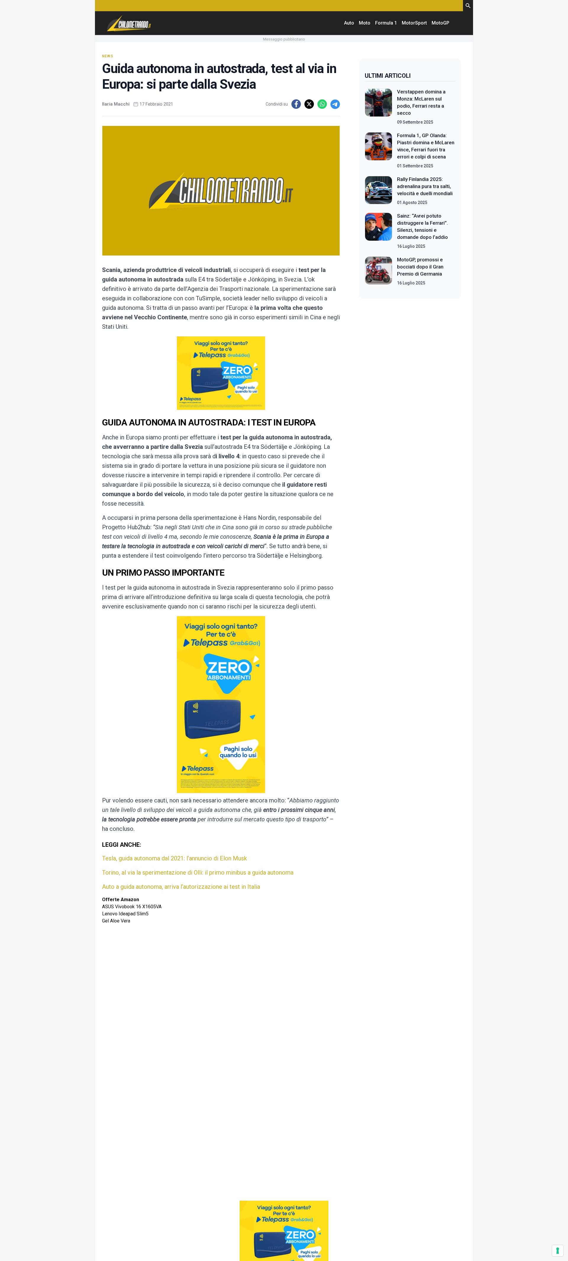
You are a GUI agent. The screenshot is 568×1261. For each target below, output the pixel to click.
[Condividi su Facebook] (296, 104)
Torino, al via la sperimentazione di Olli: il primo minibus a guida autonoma (197, 872)
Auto (349, 23)
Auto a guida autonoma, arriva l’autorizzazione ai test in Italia (181, 886)
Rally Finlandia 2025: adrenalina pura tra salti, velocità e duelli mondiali (425, 186)
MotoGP (440, 23)
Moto (364, 23)
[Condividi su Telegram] (335, 104)
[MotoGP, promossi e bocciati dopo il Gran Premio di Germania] (378, 271)
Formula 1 (386, 23)
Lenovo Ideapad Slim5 (125, 914)
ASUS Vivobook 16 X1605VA (132, 906)
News (107, 56)
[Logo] (129, 23)
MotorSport (414, 23)
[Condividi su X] (309, 104)
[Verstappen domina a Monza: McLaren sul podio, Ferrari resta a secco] (378, 106)
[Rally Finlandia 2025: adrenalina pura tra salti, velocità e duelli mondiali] (378, 190)
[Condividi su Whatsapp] (322, 104)
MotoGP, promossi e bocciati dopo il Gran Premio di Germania (420, 267)
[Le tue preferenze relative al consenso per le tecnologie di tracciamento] (557, 1250)
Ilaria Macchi (116, 104)
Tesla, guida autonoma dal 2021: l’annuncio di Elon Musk (174, 858)
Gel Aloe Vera (116, 921)
